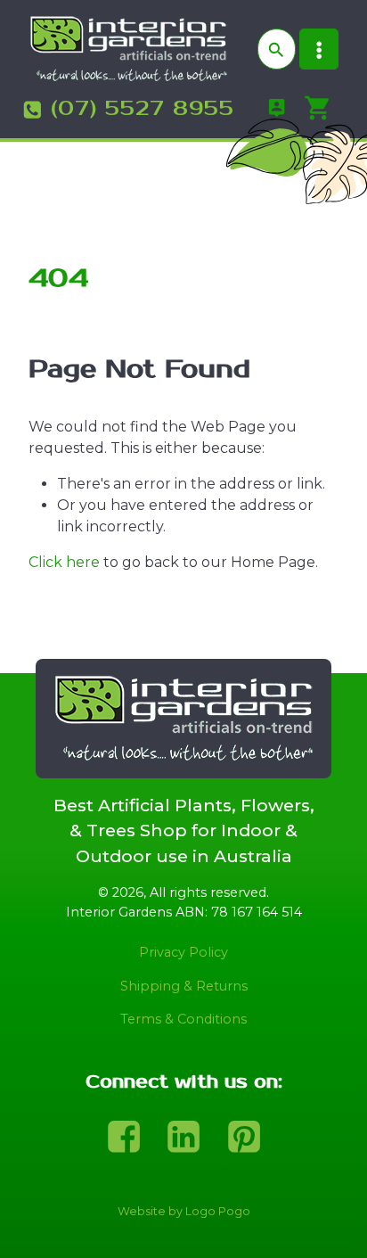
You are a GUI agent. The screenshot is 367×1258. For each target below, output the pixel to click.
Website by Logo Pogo (184, 1211)
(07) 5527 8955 (142, 108)
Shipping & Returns (184, 986)
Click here (64, 562)
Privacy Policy (183, 952)
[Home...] (128, 47)
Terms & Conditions (183, 1019)
